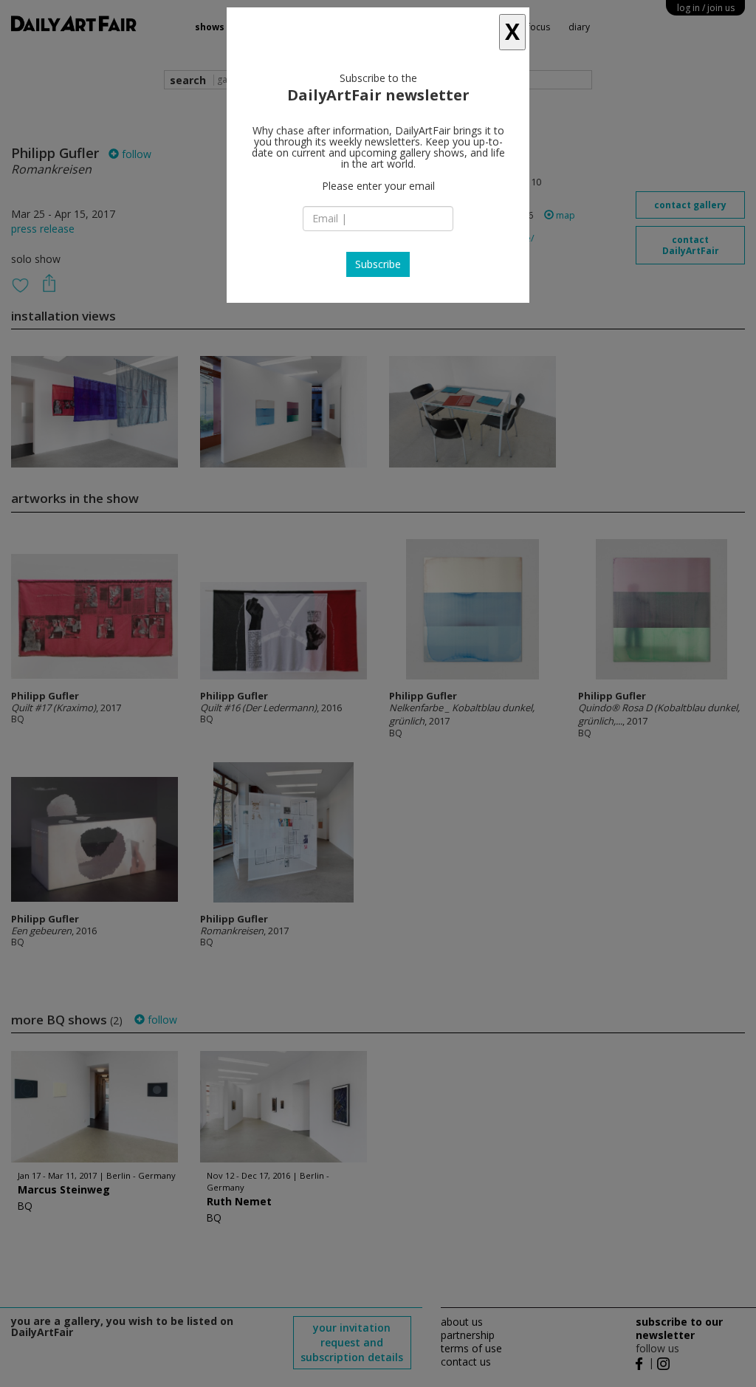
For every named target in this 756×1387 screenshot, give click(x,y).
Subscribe (378, 264)
